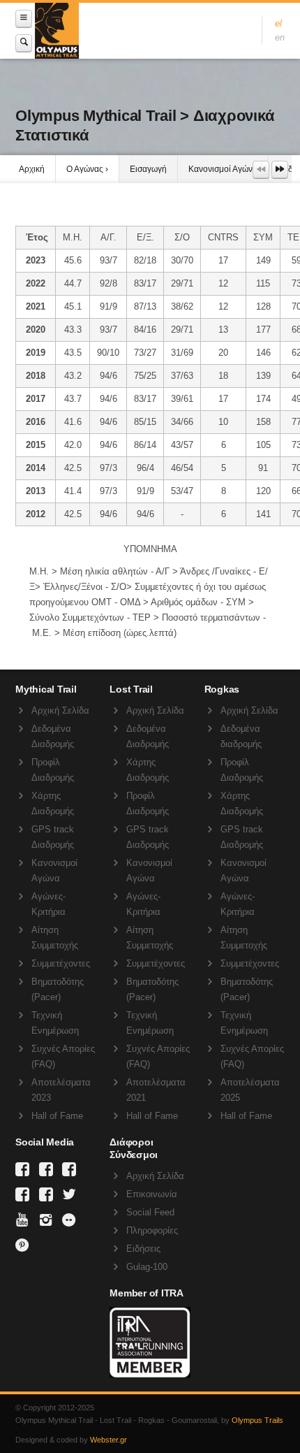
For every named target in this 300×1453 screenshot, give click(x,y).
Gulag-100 (146, 1267)
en (280, 37)
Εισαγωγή (148, 169)
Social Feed (150, 1212)
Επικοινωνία (151, 1194)
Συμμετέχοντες (60, 963)
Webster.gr (108, 1440)
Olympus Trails (257, 1420)
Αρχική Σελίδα (60, 710)
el (278, 23)
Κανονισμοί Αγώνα (222, 169)
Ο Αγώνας (84, 169)
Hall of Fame (57, 1116)
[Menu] (23, 18)
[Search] (23, 43)
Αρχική (32, 169)
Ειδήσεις (143, 1248)
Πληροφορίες (152, 1230)
